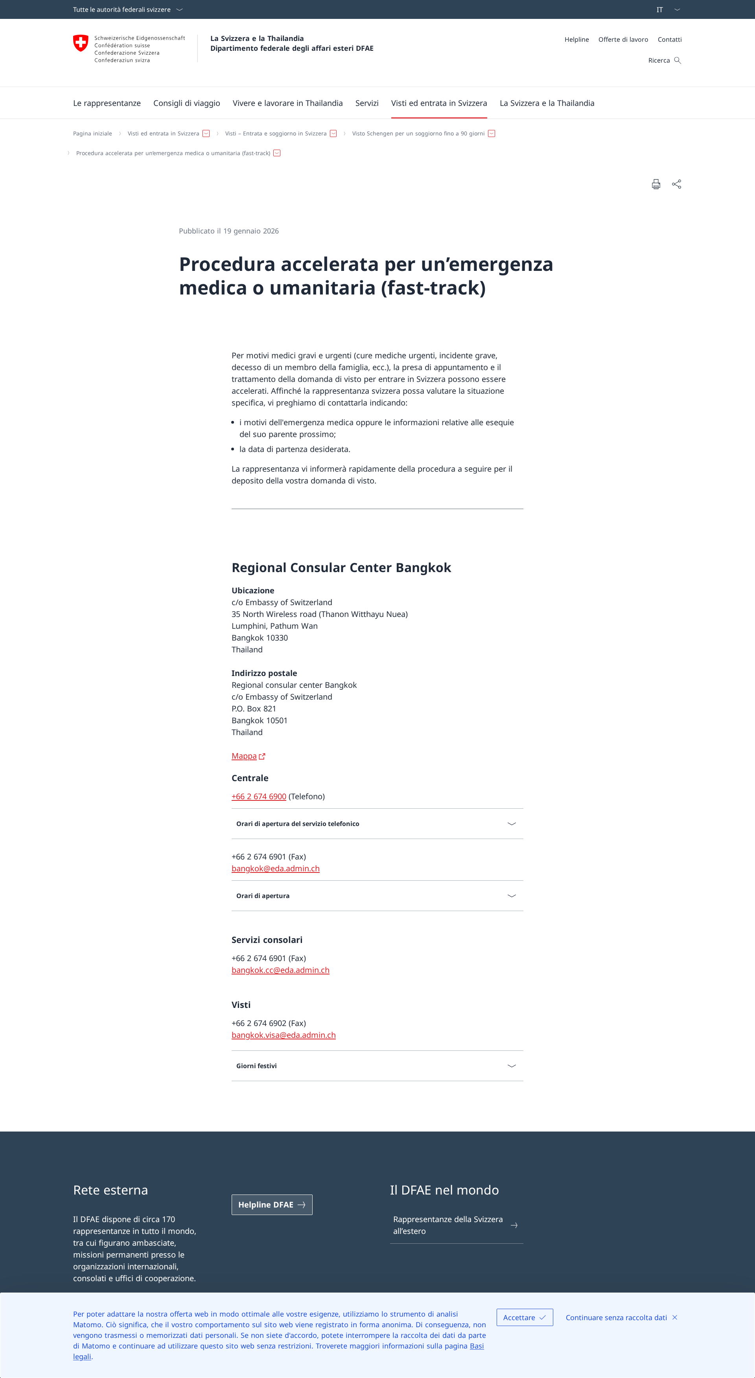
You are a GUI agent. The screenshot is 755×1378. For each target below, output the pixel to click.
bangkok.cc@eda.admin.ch (281, 970)
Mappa (244, 755)
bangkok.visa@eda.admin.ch (284, 1035)
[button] (107, 103)
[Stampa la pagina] (656, 184)
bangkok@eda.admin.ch (276, 868)
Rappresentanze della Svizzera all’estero (448, 1225)
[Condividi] (676, 184)
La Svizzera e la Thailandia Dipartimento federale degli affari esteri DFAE (292, 43)
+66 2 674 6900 (259, 796)
